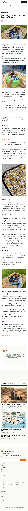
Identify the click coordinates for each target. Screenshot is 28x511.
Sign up (23, 459)
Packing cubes (16, 482)
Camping (3, 475)
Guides (6, 5)
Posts (7, 10)
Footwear (3, 471)
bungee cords (5, 139)
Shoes (12, 484)
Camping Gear (14, 10)
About (2, 496)
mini (3, 114)
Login (2, 502)
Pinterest (3, 491)
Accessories (3, 473)
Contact (2, 498)
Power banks (23, 482)
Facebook (3, 489)
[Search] (19, 2)
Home (3, 5)
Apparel (19, 5)
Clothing (17, 484)
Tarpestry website (6, 335)
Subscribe (24, 2)
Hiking (3, 484)
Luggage (13, 5)
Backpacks (9, 482)
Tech (2, 476)
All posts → (24, 383)
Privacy (2, 500)
